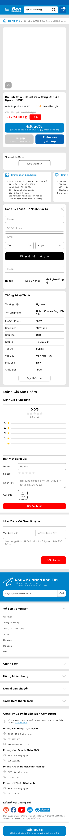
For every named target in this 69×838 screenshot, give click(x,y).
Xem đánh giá (50, 106)
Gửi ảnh (7, 495)
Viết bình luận (10, 533)
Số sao (7, 474)
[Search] (54, 9)
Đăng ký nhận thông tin (34, 256)
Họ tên (7, 466)
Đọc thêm (33, 163)
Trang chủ (14, 21)
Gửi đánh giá (34, 506)
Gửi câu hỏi (53, 560)
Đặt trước (34, 831)
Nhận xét (8, 483)
